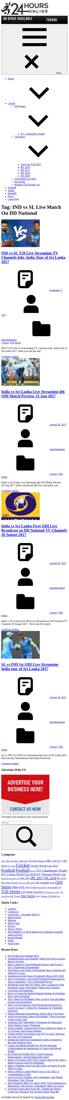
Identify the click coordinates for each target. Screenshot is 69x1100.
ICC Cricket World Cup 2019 (18, 874)
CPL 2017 (57, 861)
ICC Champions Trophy (33, 134)
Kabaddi (12, 193)
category (12, 908)
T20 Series (15, 342)
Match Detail (14, 917)
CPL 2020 (11, 866)
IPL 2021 (14, 883)
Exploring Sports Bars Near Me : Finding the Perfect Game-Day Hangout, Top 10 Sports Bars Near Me (34, 1090)
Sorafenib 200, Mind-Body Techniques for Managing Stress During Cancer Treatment (35, 1024)
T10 (59, 887)
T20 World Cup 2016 (25, 178)
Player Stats (14, 923)
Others (15, 887)
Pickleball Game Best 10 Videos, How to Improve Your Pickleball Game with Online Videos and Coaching (36, 986)
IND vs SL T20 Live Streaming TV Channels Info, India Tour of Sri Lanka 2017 (33, 257)
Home (11, 78)
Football (12, 187)
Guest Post (13, 199)
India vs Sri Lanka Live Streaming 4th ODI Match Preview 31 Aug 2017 (33, 394)
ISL (38, 882)
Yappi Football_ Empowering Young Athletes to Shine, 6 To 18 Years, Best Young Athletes (36, 1029)
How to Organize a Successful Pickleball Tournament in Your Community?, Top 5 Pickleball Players (36, 980)
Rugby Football (31, 887)
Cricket (11, 103)
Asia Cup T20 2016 (31, 164)
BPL (48, 860)
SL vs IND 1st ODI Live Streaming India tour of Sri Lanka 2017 (29, 666)
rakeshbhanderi (9, 339)
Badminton (41, 861)
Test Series (19, 181)
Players (11, 926)
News (11, 196)
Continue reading (10, 356)
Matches (12, 920)
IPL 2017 (25, 170)
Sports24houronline (44, 1097)
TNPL (38, 896)
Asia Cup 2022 (11, 861)
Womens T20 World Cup (27, 184)
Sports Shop (42, 887)
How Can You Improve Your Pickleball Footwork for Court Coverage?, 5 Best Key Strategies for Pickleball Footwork (35, 1008)
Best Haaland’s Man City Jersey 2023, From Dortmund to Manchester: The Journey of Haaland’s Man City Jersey (37, 1084)
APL (3, 861)
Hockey (33, 871)
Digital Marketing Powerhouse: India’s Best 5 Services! (36, 1013)
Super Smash (52, 887)
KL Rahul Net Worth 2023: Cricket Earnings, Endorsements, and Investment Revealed (31, 1055)
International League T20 (10, 878)
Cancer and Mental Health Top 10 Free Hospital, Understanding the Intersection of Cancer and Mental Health (34, 1048)
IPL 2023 (31, 883)
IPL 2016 (25, 167)
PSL (22, 887)
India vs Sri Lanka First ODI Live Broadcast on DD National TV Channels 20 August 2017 (34, 530)
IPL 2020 (5, 882)
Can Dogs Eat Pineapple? (21, 990)
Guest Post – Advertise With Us (24, 914)
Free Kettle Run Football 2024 (23, 955)
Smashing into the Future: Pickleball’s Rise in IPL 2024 (36, 976)
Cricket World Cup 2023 (44, 865)
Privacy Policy (15, 929)
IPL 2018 (25, 173)
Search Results (15, 937)
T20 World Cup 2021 (51, 892)
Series (11, 940)
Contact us (13, 911)
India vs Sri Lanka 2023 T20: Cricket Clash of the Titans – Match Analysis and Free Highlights (37, 1061)
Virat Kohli (13, 943)
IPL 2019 (25, 176)
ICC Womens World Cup (51, 874)
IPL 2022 (22, 883)
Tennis (11, 190)
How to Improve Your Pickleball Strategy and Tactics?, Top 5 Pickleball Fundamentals (35, 966)
